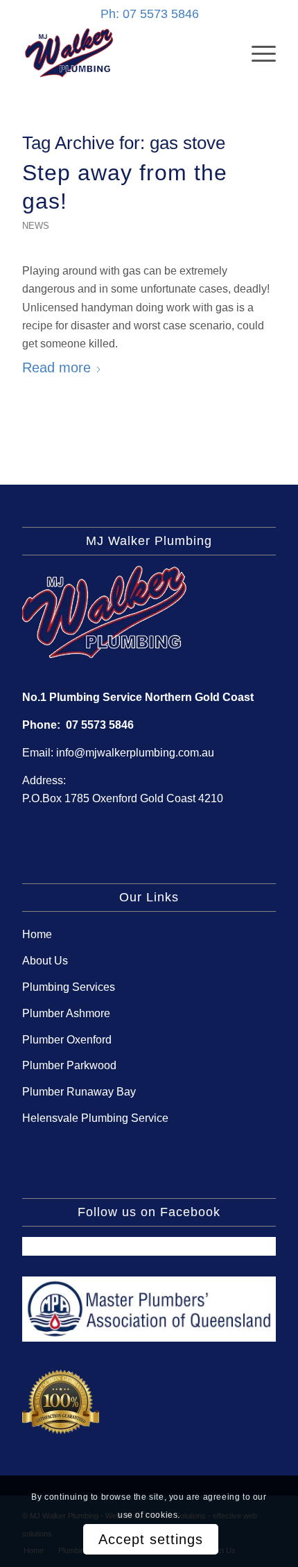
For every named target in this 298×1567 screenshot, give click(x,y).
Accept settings (150, 1539)
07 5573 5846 (100, 725)
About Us (45, 961)
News (35, 225)
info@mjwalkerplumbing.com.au (135, 753)
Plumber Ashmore (66, 1013)
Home (37, 934)
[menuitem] (257, 52)
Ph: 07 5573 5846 (149, 14)
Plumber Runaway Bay (79, 1092)
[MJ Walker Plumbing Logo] (123, 52)
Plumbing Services (68, 987)
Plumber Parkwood (69, 1065)
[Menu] (257, 52)
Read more (56, 367)
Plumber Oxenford (67, 1040)
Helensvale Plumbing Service (95, 1118)
